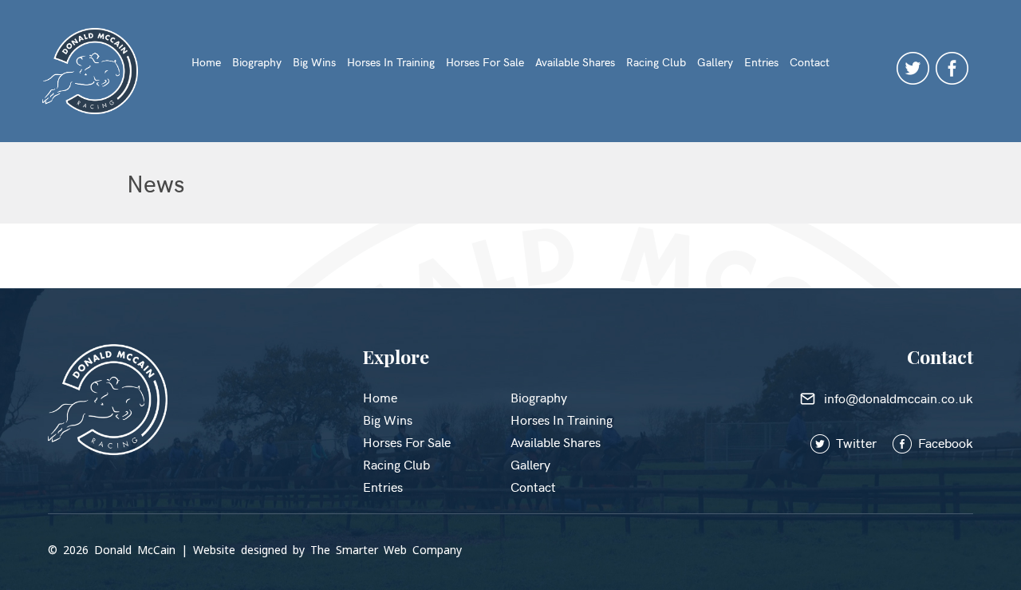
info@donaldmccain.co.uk (895, 397)
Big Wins (314, 61)
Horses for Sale (485, 61)
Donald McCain (134, 549)
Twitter (863, 442)
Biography (257, 61)
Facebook (944, 442)
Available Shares (575, 61)
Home (206, 61)
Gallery (715, 61)
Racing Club (656, 61)
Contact (810, 61)
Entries (761, 61)
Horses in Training (391, 61)
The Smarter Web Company (386, 549)
